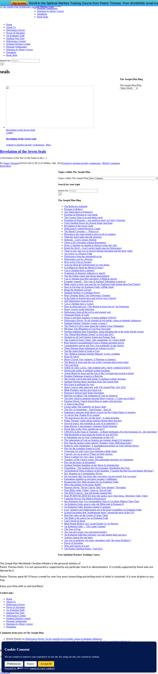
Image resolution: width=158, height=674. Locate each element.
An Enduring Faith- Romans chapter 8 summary (87, 507)
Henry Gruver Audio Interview (79, 309)
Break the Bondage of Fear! (77, 290)
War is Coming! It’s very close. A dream (83, 457)
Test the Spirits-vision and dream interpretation (86, 276)
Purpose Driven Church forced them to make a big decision (93, 401)
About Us (11, 601)
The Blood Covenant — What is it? (81, 231)
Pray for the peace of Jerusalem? (80, 462)
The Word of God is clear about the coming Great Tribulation (94, 326)
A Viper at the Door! (74, 404)
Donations (11, 626)
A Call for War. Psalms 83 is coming (82, 415)
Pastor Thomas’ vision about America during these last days (93, 420)
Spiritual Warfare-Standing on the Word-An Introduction (91, 465)
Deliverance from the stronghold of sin (83, 256)
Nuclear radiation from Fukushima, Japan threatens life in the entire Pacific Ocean (104, 331)
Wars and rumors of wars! (76, 546)
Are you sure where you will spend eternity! (85, 532)
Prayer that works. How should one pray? (84, 429)
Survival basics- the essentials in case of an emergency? (91, 423)
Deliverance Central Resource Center (82, 228)
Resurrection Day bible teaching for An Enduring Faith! (91, 482)
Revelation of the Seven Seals (20, 130)
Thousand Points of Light (76, 315)
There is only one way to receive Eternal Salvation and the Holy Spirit (98, 251)
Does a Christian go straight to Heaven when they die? (90, 245)
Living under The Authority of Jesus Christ (85, 406)
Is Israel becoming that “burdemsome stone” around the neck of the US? (99, 512)
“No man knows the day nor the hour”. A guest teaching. (91, 418)
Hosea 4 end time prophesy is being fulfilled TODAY (90, 317)
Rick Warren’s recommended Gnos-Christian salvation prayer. (94, 342)
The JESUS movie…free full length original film (88, 493)
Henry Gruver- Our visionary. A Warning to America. (90, 359)
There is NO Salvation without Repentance (85, 242)
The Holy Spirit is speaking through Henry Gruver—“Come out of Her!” (99, 398)
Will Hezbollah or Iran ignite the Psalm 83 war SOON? (91, 434)
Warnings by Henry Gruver (19, 624)
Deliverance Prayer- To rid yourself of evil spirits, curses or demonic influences (102, 320)
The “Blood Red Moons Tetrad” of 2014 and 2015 (89, 334)
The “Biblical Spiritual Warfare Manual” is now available (92, 354)
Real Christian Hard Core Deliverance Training (87, 295)
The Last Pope (71, 365)
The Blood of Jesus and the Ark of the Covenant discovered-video (96, 362)
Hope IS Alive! (71, 356)
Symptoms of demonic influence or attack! (84, 273)
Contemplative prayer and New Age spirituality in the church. (94, 345)
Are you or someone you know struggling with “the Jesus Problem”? (97, 540)
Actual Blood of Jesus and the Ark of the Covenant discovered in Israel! (99, 373)
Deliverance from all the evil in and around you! (87, 312)
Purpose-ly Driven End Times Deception (84, 393)
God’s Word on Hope (74, 521)
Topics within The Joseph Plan (73, 178)
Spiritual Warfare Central (18, 618)
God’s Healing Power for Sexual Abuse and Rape (88, 223)
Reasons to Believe (73, 209)
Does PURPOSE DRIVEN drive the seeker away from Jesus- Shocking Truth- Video (106, 495)
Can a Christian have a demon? (79, 270)
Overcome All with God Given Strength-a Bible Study (90, 451)
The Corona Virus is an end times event (83, 217)
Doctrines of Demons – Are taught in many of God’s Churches (94, 220)
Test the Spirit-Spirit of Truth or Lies (82, 351)
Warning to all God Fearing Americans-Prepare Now (90, 337)
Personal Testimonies (16, 621)
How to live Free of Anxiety (78, 262)
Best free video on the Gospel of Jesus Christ (86, 515)
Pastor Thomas (11, 163)
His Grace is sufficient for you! (79, 384)
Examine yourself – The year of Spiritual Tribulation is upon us (95, 281)
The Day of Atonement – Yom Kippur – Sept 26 (87, 409)
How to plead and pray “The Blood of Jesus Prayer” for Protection (96, 306)
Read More (5, 166)
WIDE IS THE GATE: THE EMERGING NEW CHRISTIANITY (97, 367)
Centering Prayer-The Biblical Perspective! (85, 498)
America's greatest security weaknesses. (25, 144)
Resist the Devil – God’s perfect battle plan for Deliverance (93, 248)
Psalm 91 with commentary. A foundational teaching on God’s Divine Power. (101, 445)
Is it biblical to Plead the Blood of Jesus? (84, 267)
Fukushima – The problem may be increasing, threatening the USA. (97, 468)
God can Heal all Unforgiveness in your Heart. (87, 264)
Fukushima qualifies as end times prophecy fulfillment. (90, 479)
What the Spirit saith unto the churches (83, 237)
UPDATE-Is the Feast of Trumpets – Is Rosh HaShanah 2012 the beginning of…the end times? (110, 431)
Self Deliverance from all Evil (78, 301)
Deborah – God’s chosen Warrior (80, 239)
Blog (48, 144)
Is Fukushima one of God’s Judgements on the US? (89, 437)
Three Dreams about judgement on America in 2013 (89, 348)
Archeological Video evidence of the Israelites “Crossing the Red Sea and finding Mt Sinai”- (109, 470)
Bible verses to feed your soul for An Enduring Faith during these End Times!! (102, 284)
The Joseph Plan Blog (130, 85)
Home (9, 599)
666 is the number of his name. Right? (82, 484)
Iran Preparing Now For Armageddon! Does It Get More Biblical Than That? (101, 501)
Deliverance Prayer (15, 604)
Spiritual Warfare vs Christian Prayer (82, 292)
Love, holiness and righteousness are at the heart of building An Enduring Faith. (103, 509)
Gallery (9, 132)
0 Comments (114, 163)
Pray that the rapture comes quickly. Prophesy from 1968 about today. (98, 443)
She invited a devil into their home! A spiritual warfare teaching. (95, 379)
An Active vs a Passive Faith (78, 253)
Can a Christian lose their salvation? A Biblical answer (90, 278)
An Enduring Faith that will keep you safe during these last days (95, 534)
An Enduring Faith (15, 610)
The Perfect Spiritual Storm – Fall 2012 (83, 548)
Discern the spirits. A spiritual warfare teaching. (87, 370)
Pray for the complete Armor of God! (82, 448)
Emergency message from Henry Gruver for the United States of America (100, 412)
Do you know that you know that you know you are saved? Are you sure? (100, 476)
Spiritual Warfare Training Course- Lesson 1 (85, 323)
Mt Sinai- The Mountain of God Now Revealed (87, 328)
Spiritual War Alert (15, 613)
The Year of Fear (72, 529)
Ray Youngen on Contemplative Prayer (83, 473)
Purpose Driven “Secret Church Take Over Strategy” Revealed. (95, 487)
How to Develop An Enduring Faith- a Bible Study (89, 287)
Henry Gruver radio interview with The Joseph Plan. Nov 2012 (95, 387)
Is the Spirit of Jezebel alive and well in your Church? (90, 298)
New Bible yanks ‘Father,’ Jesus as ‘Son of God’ (88, 490)
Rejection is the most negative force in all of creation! (90, 234)
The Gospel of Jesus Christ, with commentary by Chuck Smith (94, 340)
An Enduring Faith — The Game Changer (85, 526)
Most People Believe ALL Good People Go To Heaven (91, 523)
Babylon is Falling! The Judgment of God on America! (91, 395)
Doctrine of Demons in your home (81, 214)
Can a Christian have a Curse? (79, 303)
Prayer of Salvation (73, 543)
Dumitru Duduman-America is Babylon (83, 376)
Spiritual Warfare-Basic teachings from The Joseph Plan (91, 381)
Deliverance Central (16, 615)
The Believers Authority (76, 206)
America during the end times (78, 537)
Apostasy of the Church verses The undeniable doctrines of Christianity (99, 459)
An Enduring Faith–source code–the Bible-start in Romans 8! (94, 504)
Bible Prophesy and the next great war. (83, 390)
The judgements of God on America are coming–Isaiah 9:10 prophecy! (98, 440)
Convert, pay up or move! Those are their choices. (88, 454)
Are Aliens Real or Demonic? (78, 212)
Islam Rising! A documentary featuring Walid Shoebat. (90, 426)
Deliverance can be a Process (78, 259)
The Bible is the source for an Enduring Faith (86, 518)
